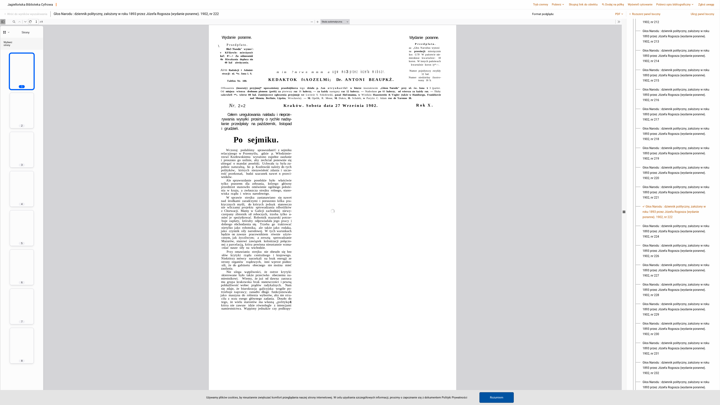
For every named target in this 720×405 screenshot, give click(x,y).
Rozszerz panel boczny (646, 14)
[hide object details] (624, 212)
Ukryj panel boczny (702, 14)
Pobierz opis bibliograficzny (673, 4)
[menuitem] (676, 36)
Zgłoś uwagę (706, 4)
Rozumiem (496, 397)
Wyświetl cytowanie (640, 4)
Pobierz (556, 4)
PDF (617, 14)
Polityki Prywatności (454, 397)
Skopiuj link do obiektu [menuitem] (583, 4)
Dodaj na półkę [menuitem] (614, 4)
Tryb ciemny (540, 4)
